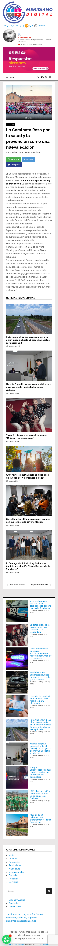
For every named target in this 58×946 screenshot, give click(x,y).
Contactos (14, 903)
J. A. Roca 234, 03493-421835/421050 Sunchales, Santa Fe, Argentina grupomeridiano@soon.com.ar (25, 917)
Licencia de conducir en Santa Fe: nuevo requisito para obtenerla (40, 699)
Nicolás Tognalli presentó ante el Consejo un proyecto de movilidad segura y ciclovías (28, 387)
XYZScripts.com (42, 945)
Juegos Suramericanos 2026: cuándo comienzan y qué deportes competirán (40, 772)
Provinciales (15, 865)
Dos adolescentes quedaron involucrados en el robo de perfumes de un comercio (41, 653)
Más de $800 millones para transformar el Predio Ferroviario (40, 818)
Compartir (15, 165)
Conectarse (15, 906)
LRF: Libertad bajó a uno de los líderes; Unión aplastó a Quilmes (40, 795)
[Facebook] (42, 77)
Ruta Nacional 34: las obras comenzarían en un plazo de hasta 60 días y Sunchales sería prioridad (28, 340)
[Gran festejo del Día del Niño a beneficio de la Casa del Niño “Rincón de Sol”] (29, 471)
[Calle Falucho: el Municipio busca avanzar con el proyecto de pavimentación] (29, 515)
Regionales (14, 862)
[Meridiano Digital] (27, 22)
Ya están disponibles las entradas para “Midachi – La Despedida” (40, 628)
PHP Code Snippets (17, 945)
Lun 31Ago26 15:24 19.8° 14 (24, 25)
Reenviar (15, 159)
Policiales (13, 879)
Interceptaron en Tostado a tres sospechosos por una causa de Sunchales (40, 604)
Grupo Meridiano (33, 152)
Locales (10, 125)
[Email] (50, 77)
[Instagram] (46, 77)
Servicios (13, 882)
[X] (38, 77)
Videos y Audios (17, 900)
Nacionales (14, 869)
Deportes (13, 875)
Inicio (11, 855)
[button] (6, 939)
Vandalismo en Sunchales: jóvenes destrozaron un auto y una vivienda (40, 676)
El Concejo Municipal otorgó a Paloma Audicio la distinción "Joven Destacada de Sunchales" (28, 566)
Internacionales (16, 872)
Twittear (30, 159)
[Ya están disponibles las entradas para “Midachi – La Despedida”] (29, 431)
